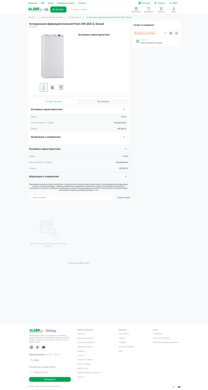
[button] (176, 33)
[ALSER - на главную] (35, 9)
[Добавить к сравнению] (170, 33)
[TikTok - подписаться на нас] (37, 347)
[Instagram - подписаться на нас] (31, 347)
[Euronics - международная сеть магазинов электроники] (46, 9)
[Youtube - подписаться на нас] (43, 347)
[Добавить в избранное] (165, 33)
